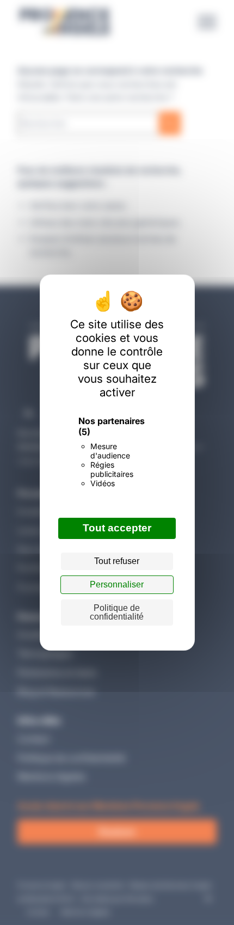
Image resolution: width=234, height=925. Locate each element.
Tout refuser (116, 561)
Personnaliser (117, 584)
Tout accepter (117, 528)
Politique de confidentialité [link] (117, 612)
